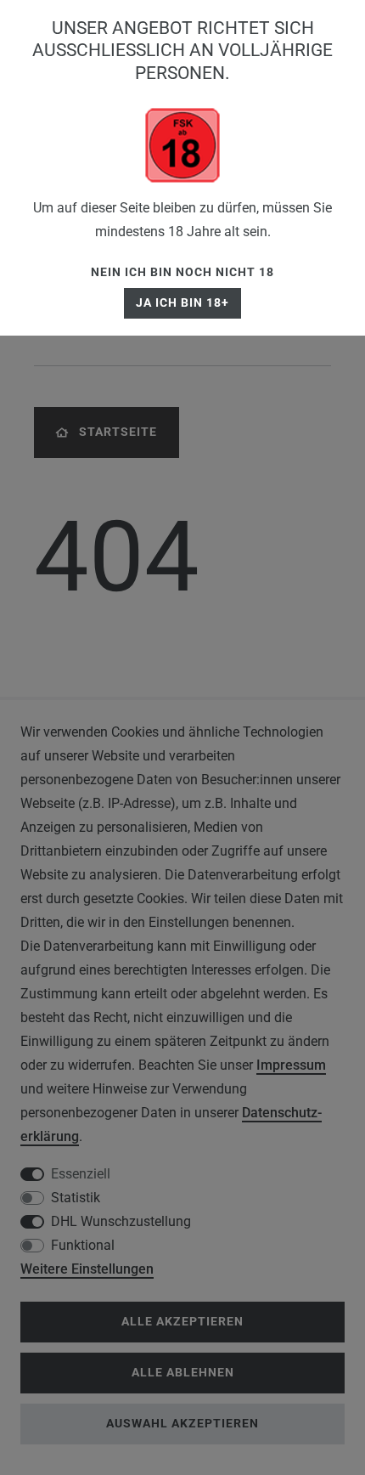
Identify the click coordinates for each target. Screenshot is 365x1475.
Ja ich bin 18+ (182, 303)
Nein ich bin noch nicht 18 (182, 272)
